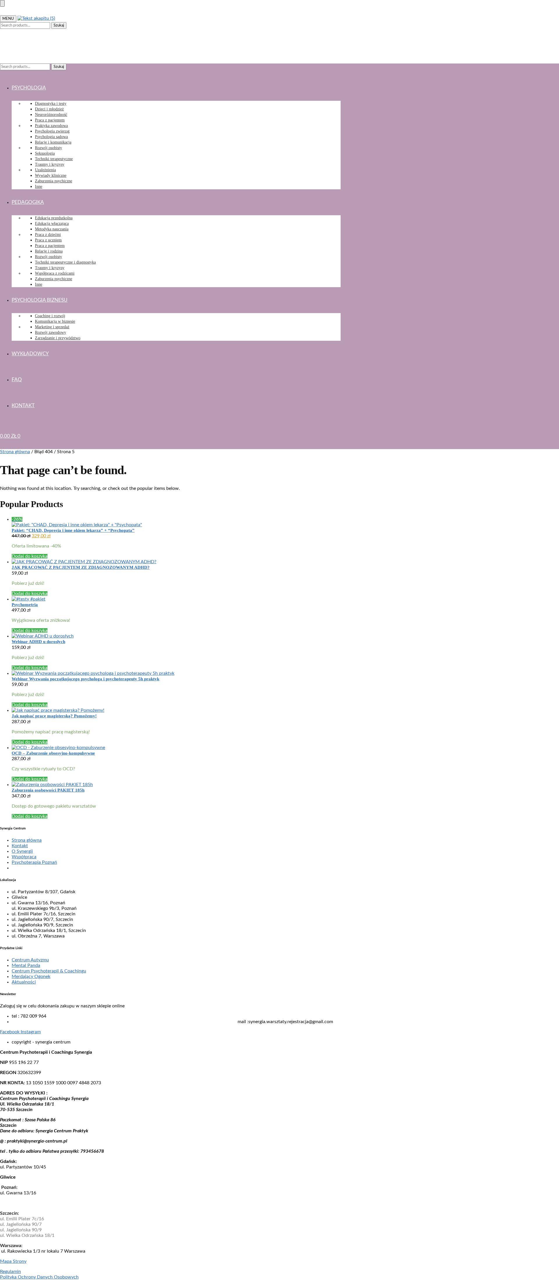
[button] (10, 41)
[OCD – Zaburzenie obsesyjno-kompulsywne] (176, 748)
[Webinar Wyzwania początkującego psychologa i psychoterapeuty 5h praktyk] (176, 673)
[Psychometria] (176, 599)
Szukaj (59, 25)
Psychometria (25, 604)
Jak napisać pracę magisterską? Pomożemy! (54, 716)
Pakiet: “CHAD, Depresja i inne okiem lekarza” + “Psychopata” (73, 530)
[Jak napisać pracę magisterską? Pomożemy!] (176, 710)
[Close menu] (2, 3)
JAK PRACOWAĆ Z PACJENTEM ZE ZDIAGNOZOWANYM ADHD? (81, 567)
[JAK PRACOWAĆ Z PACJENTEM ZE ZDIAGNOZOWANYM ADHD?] (176, 562)
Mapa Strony (13, 1261)
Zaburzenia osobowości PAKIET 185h (48, 790)
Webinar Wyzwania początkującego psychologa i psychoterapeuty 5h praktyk (85, 679)
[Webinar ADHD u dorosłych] (176, 636)
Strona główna (15, 451)
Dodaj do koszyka (29, 556)
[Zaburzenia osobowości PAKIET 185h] (176, 785)
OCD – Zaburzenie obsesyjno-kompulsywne (53, 753)
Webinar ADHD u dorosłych (38, 641)
